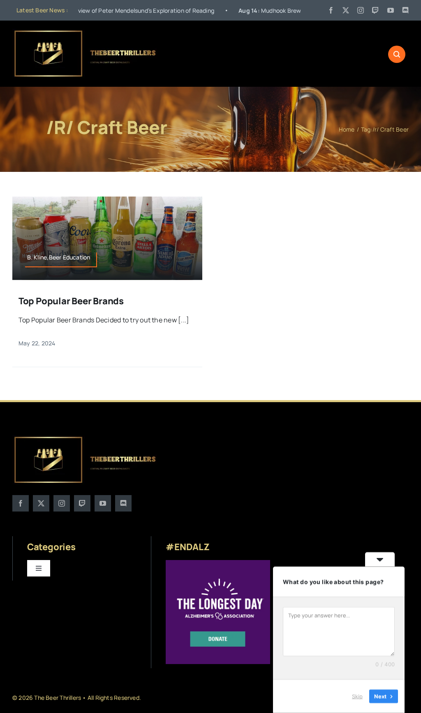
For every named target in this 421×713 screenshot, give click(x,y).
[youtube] (390, 10)
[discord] (405, 10)
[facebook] (331, 10)
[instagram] (360, 10)
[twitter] (345, 10)
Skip (357, 696)
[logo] (85, 32)
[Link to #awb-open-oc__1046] (396, 54)
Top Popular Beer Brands (71, 301)
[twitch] (375, 10)
